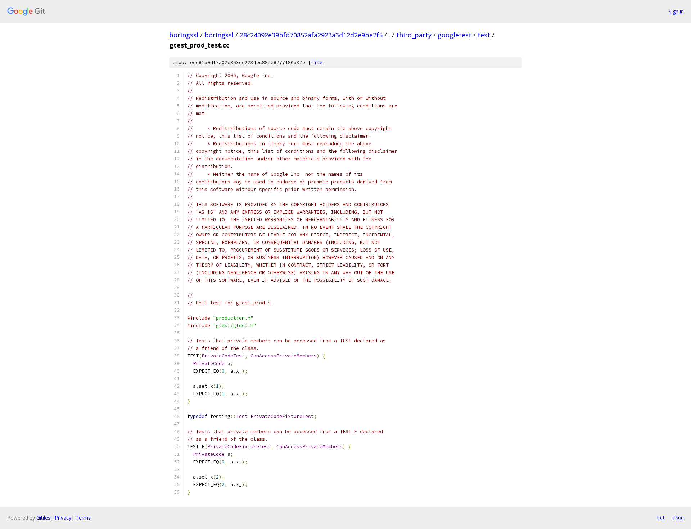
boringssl (183, 35)
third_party (414, 35)
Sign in (676, 11)
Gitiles (43, 517)
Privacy (63, 517)
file (316, 62)
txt (660, 517)
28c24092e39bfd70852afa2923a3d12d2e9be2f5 (311, 35)
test (484, 35)
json (678, 517)
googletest (454, 35)
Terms (83, 517)
